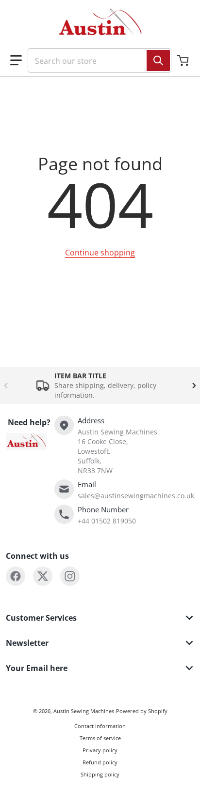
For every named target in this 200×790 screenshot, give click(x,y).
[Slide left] (6, 385)
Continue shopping (100, 252)
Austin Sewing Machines (83, 711)
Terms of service (100, 738)
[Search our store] (158, 60)
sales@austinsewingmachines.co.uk (136, 495)
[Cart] (184, 60)
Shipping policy (100, 774)
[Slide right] (194, 385)
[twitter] (42, 576)
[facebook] (15, 576)
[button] (16, 60)
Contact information (100, 726)
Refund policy (100, 762)
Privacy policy (100, 750)
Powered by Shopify (141, 711)
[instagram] (70, 576)
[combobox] (95, 60)
